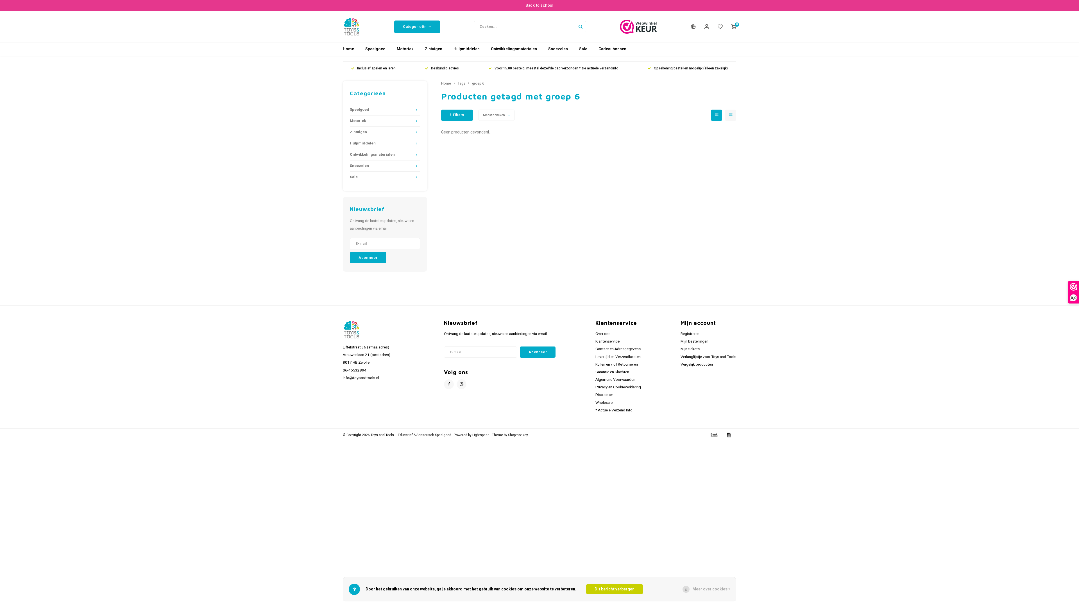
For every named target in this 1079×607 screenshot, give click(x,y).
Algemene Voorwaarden (615, 379)
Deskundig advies (445, 68)
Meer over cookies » (711, 589)
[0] (733, 27)
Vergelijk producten (697, 364)
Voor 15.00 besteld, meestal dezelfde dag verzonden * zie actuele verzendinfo (556, 68)
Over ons (602, 334)
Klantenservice (607, 341)
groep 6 (478, 83)
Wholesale (604, 403)
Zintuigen (433, 49)
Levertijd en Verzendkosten (618, 357)
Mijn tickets (690, 349)
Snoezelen (558, 49)
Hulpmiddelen (467, 49)
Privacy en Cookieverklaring (618, 387)
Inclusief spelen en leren (376, 68)
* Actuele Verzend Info (614, 410)
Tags (461, 83)
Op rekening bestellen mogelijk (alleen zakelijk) (691, 68)
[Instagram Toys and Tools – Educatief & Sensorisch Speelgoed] (461, 384)
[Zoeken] (580, 26)
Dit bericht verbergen (614, 589)
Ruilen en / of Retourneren (616, 364)
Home (348, 49)
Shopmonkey (518, 435)
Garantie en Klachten (612, 372)
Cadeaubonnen (612, 49)
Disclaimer (604, 395)
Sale (583, 49)
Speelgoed (375, 49)
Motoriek (405, 49)
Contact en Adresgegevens (618, 349)
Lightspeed (480, 435)
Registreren (690, 334)
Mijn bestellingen (694, 341)
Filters (458, 114)
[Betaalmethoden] (713, 435)
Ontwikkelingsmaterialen (514, 49)
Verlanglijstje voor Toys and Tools (708, 357)
